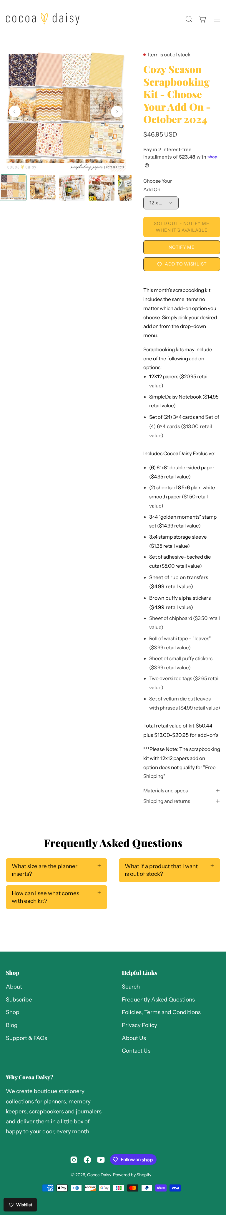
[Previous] (15, 111)
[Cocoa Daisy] (42, 18)
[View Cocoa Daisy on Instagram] (73, 1159)
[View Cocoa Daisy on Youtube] (101, 1159)
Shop (12, 972)
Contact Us (136, 1051)
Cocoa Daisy (99, 1174)
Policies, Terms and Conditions (161, 1012)
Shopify (144, 1174)
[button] (188, 19)
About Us (134, 1038)
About (14, 986)
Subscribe (19, 999)
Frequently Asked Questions (158, 999)
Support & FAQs (26, 1038)
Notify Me (182, 247)
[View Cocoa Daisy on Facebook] (87, 1159)
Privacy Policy (139, 1025)
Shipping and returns (166, 801)
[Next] (117, 111)
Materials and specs (165, 790)
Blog (12, 1025)
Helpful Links (139, 972)
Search (131, 986)
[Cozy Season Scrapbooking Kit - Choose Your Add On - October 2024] (13, 187)
